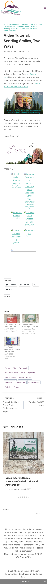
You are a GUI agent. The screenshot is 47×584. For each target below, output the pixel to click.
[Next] (40, 464)
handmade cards (11, 373)
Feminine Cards (23, 26)
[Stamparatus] (29, 232)
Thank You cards (17, 29)
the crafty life (33, 382)
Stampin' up (9, 382)
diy (14, 368)
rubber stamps (10, 377)
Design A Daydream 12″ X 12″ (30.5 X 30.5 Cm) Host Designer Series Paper (29, 205)
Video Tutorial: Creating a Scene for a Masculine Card (30, 326)
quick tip (31, 373)
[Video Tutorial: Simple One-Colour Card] (12, 318)
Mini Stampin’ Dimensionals (16, 243)
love (23, 373)
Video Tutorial (32, 29)
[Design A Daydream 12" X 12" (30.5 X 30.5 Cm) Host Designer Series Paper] (29, 187)
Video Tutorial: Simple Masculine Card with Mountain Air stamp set (22, 481)
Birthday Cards (28, 24)
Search (6, 509)
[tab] (19, 497)
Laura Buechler (11, 52)
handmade (23, 368)
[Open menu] (45, 8)
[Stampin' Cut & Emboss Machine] (29, 217)
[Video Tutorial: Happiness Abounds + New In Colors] (12, 341)
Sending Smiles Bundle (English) (16, 186)
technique (21, 382)
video (16, 387)
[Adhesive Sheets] (16, 214)
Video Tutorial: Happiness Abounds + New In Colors (12, 349)
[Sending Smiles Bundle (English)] (16, 179)
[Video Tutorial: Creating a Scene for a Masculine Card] (30, 318)
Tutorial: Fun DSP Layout (36, 401)
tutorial (8, 387)
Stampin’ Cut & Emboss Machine (29, 225)
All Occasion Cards (12, 24)
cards (7, 368)
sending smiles (25, 377)
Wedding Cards (10, 31)
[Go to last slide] (7, 464)
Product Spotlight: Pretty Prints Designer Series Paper (11, 404)
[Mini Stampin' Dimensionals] (16, 235)
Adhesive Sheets (16, 218)
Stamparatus (29, 236)
